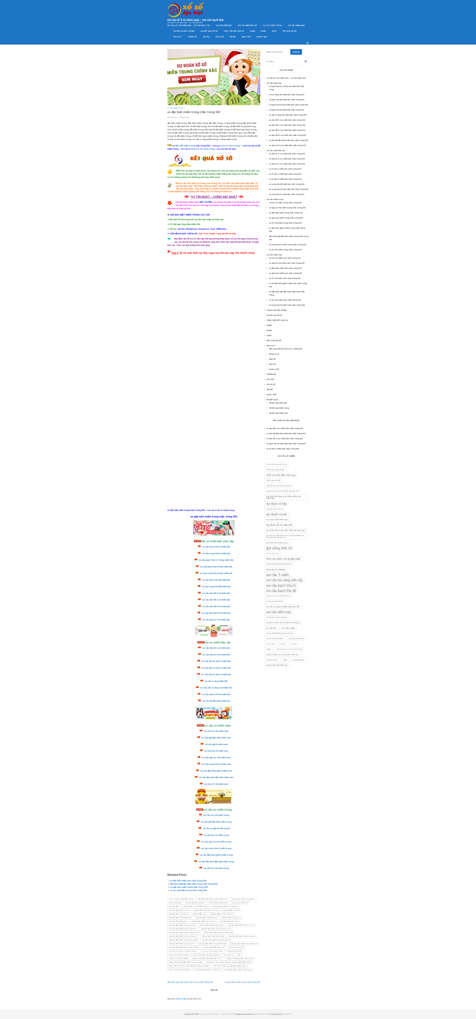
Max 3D (272, 359)
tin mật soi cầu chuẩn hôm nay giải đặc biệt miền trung (228, 962)
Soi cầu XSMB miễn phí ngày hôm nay (279, 633)
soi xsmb (293, 644)
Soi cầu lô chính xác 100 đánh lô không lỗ (282, 622)
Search (296, 52)
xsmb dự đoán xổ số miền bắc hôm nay (282, 654)
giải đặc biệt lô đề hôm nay (207, 918)
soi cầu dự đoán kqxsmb (274, 601)
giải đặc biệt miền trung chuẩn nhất (218, 933)
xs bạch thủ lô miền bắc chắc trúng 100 (286, 110)
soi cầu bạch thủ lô (281, 585)
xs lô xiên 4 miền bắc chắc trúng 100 (285, 179)
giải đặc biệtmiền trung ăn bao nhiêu (184, 947)
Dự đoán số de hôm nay (274, 509)
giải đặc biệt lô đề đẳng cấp (180, 918)
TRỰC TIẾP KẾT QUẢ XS (233, 31)
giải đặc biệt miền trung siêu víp (181, 944)
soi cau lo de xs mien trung (212, 951)
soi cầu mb (271, 628)
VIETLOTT (177, 37)
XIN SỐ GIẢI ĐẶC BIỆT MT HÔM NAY (207, 970)
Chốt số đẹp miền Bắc (273, 480)
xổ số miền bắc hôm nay (276, 665)
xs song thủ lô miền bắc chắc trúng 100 (286, 194)
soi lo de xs (228, 955)
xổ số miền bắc (298, 660)
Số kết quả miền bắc (278, 403)
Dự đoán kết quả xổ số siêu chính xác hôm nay (283, 497)
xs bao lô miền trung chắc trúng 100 (285, 202)
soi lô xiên (282, 644)
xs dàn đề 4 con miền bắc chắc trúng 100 (287, 120)
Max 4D (272, 364)
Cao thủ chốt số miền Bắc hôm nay (276, 464)
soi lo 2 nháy (270, 644)
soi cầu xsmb (288, 627)
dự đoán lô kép (276, 503)
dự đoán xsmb (276, 514)
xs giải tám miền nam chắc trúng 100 (285, 273)
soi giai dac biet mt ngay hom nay (206, 955)
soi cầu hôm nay (278, 612)
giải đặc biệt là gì (199, 914)
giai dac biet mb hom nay (194, 903)
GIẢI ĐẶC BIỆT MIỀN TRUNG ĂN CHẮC (182, 925)
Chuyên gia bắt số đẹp (184, 31)
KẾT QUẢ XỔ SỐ (289, 31)
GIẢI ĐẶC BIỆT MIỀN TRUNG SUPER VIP (243, 944)
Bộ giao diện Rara (261, 1014)
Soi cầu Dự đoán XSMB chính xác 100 (282, 606)
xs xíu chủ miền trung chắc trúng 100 (188, 890)
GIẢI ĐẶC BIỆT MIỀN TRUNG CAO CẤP (241, 925)
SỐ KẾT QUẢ (261, 37)
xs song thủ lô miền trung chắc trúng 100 (287, 244)
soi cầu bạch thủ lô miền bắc (216, 546)
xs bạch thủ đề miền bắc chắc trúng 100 (286, 99)
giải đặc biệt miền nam (178, 921)
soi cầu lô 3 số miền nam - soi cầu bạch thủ (217, 1014)
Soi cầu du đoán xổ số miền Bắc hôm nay (278, 596)
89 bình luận (184, 117)
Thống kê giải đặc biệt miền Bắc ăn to (207, 959)
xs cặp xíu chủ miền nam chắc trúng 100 (287, 263)
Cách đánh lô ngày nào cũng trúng (278, 486)
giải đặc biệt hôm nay (231, 910)
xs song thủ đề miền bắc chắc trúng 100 (287, 184)
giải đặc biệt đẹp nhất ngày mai (205, 910)
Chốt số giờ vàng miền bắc (275, 470)
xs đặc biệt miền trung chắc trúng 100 (286, 213)
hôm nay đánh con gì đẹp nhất (283, 558)
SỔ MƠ (233, 37)
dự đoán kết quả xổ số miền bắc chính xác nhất (282, 491)
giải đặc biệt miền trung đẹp (212, 936)
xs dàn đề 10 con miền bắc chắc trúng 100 (287, 135)
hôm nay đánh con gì (272, 553)
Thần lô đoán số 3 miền (178, 959)
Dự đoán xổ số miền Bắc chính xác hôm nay (285, 530)
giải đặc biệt (174, 907)
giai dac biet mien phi (240, 903)
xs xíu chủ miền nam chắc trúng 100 (285, 300)
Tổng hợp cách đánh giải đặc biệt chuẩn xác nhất (189, 966)
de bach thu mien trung (203, 149)
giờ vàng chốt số (279, 548)
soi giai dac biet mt (234, 951)
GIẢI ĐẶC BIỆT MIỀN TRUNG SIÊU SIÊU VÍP (216, 940)
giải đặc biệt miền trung (230, 921)
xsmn (285, 660)
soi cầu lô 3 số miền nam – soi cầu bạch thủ (195, 20)
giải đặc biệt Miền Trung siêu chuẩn (183, 940)
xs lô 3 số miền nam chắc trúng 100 (284, 278)
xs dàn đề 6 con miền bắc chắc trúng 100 (287, 125)
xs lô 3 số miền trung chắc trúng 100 (285, 223)
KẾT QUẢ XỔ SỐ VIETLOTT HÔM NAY (285, 349)
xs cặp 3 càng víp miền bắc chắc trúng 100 (288, 115)
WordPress (287, 1014)
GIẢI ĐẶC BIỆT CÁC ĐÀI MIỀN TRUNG (195, 907)
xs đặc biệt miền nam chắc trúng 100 (188, 880)
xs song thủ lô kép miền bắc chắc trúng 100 (288, 189)
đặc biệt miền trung (185, 145)
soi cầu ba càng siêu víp (284, 580)
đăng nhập (181, 998)
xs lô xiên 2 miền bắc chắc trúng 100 (285, 169)
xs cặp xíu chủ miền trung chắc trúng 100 (287, 207)
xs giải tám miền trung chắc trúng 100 (189, 887)
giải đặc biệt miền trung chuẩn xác (183, 936)
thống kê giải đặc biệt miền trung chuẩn (185, 962)
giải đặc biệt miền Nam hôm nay (203, 921)
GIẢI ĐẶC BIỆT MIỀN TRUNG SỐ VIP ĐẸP (212, 944)
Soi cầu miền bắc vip (247, 25)
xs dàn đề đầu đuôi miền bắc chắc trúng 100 (288, 140)
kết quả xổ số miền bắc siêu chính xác (279, 564)
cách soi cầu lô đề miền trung (181, 899)
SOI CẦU (206, 37)
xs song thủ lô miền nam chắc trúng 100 (287, 305)
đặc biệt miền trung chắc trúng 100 (212, 899)
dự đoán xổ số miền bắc (279, 524)
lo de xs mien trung (230, 145)
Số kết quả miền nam (278, 413)
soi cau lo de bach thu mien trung (183, 951)
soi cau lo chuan (275, 569)
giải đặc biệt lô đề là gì (231, 918)
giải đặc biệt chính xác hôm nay (225, 907)
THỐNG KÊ (192, 37)
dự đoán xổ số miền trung (276, 542)
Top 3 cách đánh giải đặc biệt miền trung (229, 966)
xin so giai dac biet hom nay (180, 970)
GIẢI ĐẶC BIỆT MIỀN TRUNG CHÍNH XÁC (183, 929)
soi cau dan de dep (236, 947)
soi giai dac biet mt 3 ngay (179, 955)
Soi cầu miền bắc (224, 25)
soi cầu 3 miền (277, 575)
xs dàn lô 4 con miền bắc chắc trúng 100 (287, 153)
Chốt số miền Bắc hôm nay (281, 475)
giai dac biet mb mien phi (218, 903)
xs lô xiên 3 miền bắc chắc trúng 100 (285, 174)
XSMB (252, 31)
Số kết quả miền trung (279, 408)
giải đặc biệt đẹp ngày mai (179, 910)
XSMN (263, 31)
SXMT (239, 955)
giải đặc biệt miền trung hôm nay (242, 936)
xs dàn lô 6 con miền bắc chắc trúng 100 (287, 159)
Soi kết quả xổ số (209, 31)
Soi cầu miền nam (296, 25)
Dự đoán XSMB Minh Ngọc (277, 519)
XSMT (274, 31)
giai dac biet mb (175, 903)
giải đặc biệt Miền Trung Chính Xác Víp (184, 933)
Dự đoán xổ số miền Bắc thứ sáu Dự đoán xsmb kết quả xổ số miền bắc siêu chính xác (285, 536)
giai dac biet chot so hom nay (243, 899)
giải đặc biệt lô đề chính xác (221, 914)
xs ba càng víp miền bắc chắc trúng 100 (286, 94)
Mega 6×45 (274, 354)
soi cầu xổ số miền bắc (296, 638)
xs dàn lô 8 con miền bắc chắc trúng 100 (287, 164)
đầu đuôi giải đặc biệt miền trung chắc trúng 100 (194, 884)
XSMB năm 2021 (271, 660)
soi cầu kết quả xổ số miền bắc (276, 617)
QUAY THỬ (246, 37)
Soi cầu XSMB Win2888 (274, 638)
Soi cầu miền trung (272, 25)
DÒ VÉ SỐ (220, 37)
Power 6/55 (274, 369)
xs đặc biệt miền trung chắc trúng (238, 970)
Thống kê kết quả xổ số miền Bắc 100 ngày (289, 649)
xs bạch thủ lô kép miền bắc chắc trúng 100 (288, 105)
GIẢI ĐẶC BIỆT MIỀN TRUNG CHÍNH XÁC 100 (216, 929)
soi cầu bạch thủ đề (281, 591)
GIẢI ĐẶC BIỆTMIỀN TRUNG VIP (214, 947)
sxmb (268, 649)
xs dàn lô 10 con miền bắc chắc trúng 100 (287, 145)
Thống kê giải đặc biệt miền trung (239, 959)
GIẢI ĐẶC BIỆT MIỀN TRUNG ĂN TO (211, 925)
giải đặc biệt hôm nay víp (178, 914)
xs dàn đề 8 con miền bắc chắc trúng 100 (287, 130)
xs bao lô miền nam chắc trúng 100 (284, 258)
